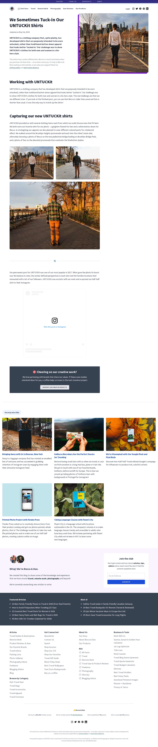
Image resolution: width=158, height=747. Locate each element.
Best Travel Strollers (122, 672)
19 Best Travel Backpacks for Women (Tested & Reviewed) (108, 607)
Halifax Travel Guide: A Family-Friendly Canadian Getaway (108, 604)
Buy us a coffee (50, 673)
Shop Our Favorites (52, 654)
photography (53, 578)
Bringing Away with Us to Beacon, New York (22, 454)
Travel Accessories (18, 689)
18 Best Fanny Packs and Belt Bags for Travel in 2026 (35, 615)
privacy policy (15, 68)
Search (99, 1)
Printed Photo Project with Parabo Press (21, 519)
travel (30, 578)
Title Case (118, 650)
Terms (125, 687)
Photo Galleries (16, 658)
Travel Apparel (16, 693)
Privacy (117, 687)
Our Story (59, 1)
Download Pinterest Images (126, 679)
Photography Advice (18, 661)
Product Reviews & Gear (20, 643)
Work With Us (86, 1)
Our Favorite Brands (18, 647)
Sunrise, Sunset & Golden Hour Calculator (127, 641)
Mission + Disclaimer (122, 683)
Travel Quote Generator (124, 661)
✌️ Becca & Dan (79, 710)
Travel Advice (15, 650)
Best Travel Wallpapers (54, 665)
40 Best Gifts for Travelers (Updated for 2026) (32, 618)
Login (128, 9)
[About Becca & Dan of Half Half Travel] (41, 559)
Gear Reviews (68, 9)
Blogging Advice (17, 669)
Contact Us (72, 1)
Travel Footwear (17, 697)
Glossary (117, 668)
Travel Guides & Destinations (22, 636)
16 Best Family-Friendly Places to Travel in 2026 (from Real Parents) (41, 604)
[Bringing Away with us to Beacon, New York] (27, 434)
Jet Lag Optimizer (121, 646)
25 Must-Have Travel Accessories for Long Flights (104, 615)
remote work (40, 578)
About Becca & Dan (87, 639)
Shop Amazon (50, 647)
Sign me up (126, 582)
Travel (33, 9)
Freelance (14, 665)
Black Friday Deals (52, 661)
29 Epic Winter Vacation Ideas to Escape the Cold (104, 611)
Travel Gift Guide (51, 658)
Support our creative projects (55, 387)
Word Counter (120, 654)
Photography (55, 9)
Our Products (81, 9)
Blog (12, 673)
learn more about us (31, 68)
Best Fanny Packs (121, 676)
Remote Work (43, 9)
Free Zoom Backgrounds (55, 669)
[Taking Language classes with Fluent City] (79, 499)
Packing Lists (15, 654)
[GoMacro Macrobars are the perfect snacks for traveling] (79, 434)
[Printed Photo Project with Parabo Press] (27, 499)
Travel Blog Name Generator (126, 657)
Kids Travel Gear (17, 682)
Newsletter (49, 636)
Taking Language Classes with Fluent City (73, 519)
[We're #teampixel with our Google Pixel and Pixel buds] (131, 434)
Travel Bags (15, 685)
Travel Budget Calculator (124, 665)
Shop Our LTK (50, 650)
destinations (77, 715)
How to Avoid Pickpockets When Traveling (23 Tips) (34, 607)
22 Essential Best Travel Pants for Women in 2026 (33, 611)
